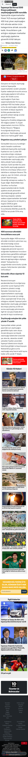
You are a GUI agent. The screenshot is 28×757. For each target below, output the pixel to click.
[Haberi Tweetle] (2, 50)
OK (24, 743)
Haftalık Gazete (20, 729)
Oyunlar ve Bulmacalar (14, 690)
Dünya (7, 708)
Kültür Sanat (20, 703)
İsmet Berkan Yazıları (21, 722)
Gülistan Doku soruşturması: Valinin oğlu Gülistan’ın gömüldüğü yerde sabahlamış (13, 429)
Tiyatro (21, 710)
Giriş (14, 4)
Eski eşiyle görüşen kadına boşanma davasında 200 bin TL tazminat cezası (13, 468)
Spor (7, 710)
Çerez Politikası (5, 754)
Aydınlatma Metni (7, 722)
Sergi (20, 712)
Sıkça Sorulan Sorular (8, 739)
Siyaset (7, 705)
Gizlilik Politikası (7, 736)
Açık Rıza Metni (7, 735)
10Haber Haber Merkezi (12, 43)
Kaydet (24, 591)
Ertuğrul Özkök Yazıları (20, 726)
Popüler (7, 714)
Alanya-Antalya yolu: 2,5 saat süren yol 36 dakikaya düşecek (13, 488)
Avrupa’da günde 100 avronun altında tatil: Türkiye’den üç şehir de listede (14, 528)
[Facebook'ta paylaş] (5, 50)
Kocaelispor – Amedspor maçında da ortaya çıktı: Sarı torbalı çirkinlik (13, 547)
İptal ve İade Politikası (7, 732)
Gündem (7, 703)
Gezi (7, 718)
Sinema (20, 708)
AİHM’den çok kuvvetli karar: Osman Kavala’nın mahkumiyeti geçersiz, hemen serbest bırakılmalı (13, 389)
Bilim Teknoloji (7, 716)
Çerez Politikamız (7, 728)
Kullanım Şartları (7, 725)
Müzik (20, 706)
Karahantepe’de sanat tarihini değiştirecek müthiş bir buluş (11, 448)
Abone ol (8, 4)
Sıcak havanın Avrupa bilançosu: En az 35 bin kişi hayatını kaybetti (13, 507)
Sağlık (7, 712)
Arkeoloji (20, 705)
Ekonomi (4, 45)
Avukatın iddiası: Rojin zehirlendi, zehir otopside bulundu (12, 409)
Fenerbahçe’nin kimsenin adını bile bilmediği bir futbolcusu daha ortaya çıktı (13, 571)
